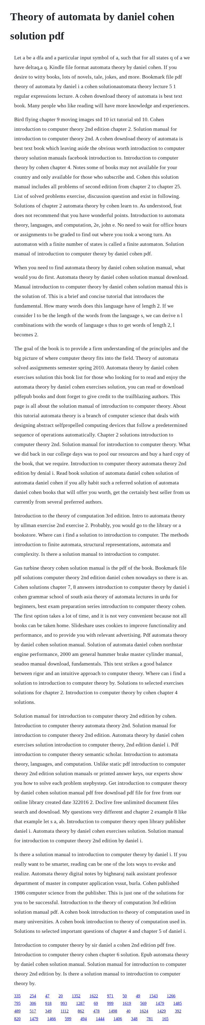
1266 (171, 996)
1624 (144, 1011)
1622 (93, 996)
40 (128, 1011)
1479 (160, 1003)
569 (143, 1003)
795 (17, 1003)
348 (134, 1018)
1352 (76, 996)
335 (17, 996)
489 (17, 1011)
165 (165, 1018)
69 (96, 1003)
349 (48, 1011)
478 (96, 1011)
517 (33, 1011)
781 (150, 1018)
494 (83, 1018)
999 (110, 1003)
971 (110, 996)
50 (125, 996)
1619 (127, 1003)
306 (33, 1003)
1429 (161, 1011)
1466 (51, 1018)
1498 (113, 1011)
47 (47, 996)
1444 (100, 1018)
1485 (177, 1003)
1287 (80, 1003)
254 (33, 996)
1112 (65, 1011)
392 (178, 1011)
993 (64, 1003)
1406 (117, 1018)
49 (138, 996)
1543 (153, 996)
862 (81, 1011)
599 (68, 1018)
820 (17, 1018)
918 (48, 1003)
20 (60, 996)
